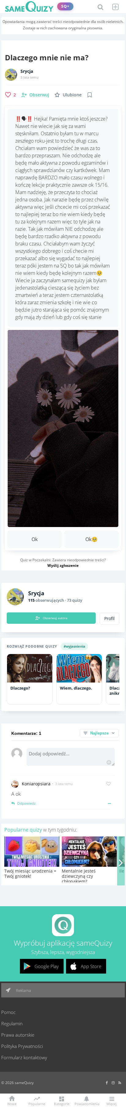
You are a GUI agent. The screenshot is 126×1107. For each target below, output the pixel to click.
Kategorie (61, 1103)
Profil (109, 618)
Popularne (36, 1103)
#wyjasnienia (74, 646)
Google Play (47, 966)
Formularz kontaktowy (24, 1057)
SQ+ (65, 6)
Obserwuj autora (55, 618)
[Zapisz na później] (90, 95)
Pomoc (8, 1012)
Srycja (26, 71)
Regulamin (12, 1023)
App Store (91, 966)
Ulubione (72, 95)
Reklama (23, 990)
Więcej (111, 1103)
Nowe (12, 1103)
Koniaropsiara (36, 784)
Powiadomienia (86, 1103)
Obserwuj (39, 95)
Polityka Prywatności (22, 1046)
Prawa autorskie (17, 1035)
